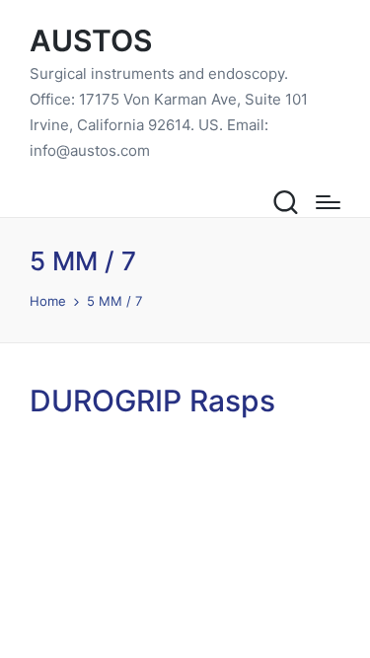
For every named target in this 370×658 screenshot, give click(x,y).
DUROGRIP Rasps (152, 400)
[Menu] (328, 202)
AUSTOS (91, 41)
